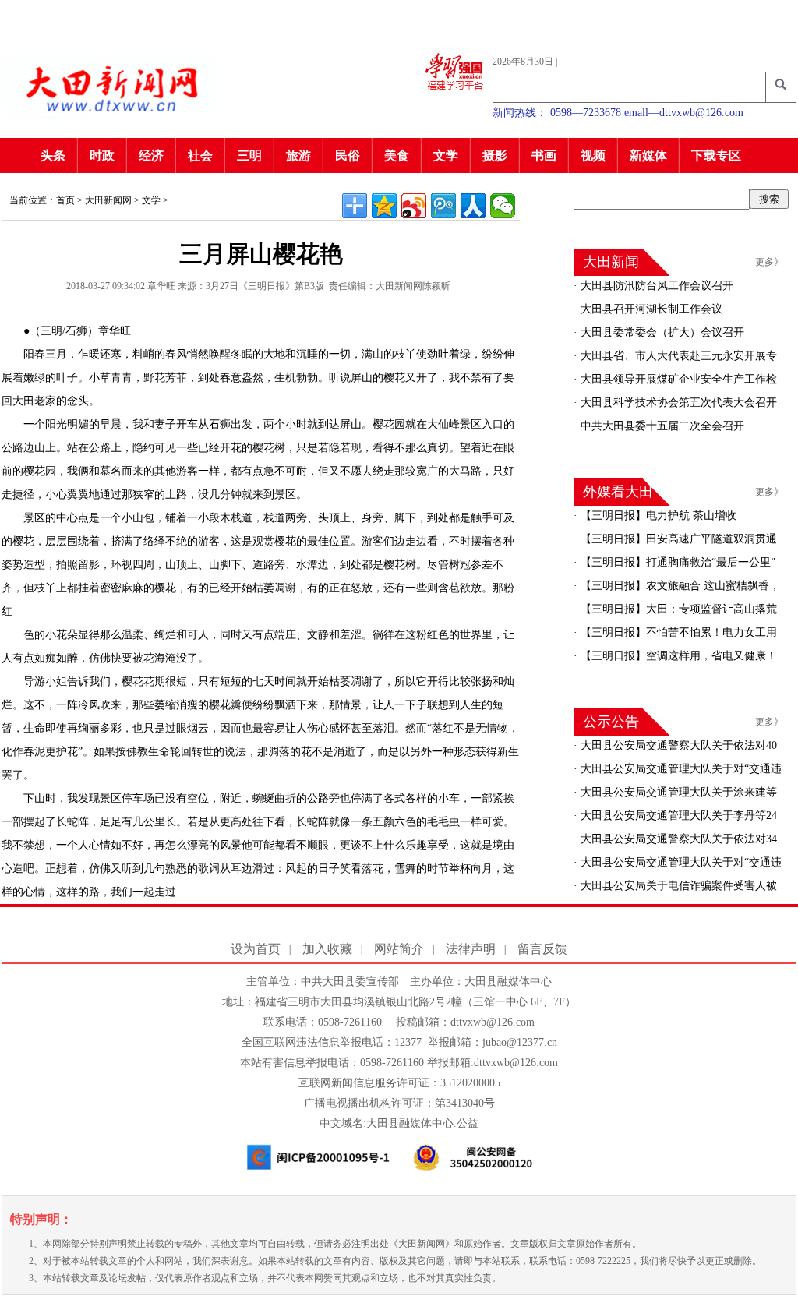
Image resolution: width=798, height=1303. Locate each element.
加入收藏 (327, 948)
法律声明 (471, 948)
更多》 (769, 261)
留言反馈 (542, 948)
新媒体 (648, 155)
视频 (593, 155)
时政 (102, 155)
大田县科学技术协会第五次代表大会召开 (677, 402)
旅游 (298, 155)
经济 (151, 155)
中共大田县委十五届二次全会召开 (660, 426)
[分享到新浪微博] (413, 205)
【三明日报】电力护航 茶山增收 (656, 515)
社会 (200, 155)
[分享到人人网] (473, 205)
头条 (53, 155)
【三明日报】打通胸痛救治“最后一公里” (676, 562)
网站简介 (399, 948)
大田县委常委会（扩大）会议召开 (660, 332)
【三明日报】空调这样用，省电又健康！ (677, 656)
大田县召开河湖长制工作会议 (649, 309)
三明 (249, 155)
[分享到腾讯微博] (443, 205)
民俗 (347, 155)
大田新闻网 (108, 200)
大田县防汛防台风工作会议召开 (655, 285)
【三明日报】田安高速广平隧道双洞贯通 (677, 539)
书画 (543, 155)
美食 (396, 155)
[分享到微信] (502, 205)
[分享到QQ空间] (384, 205)
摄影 (494, 155)
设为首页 (256, 948)
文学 (445, 155)
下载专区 (716, 155)
